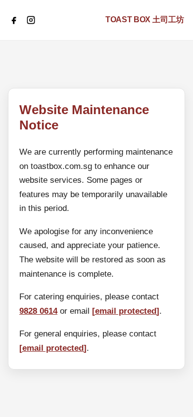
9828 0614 (38, 311)
